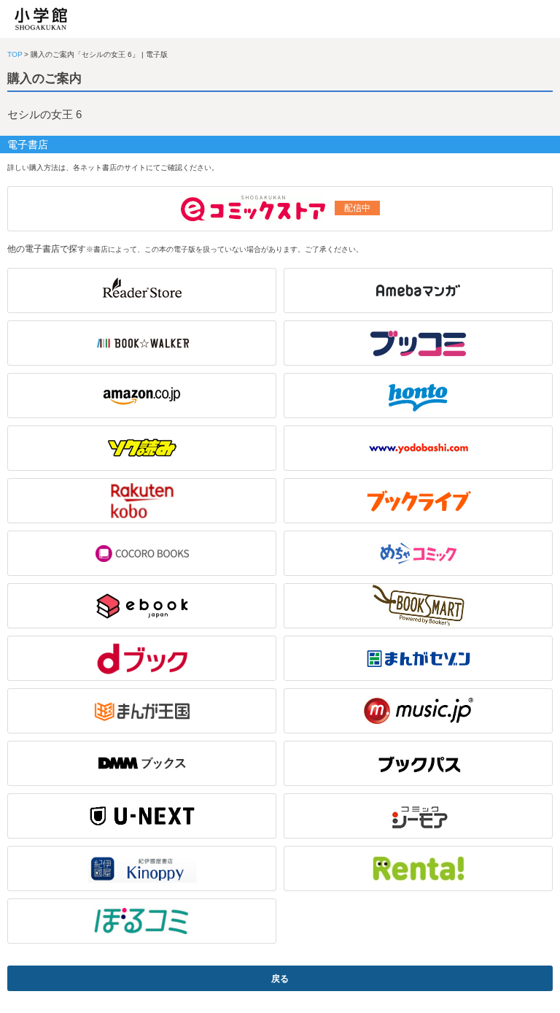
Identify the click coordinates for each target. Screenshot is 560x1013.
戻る (280, 979)
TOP (15, 54)
